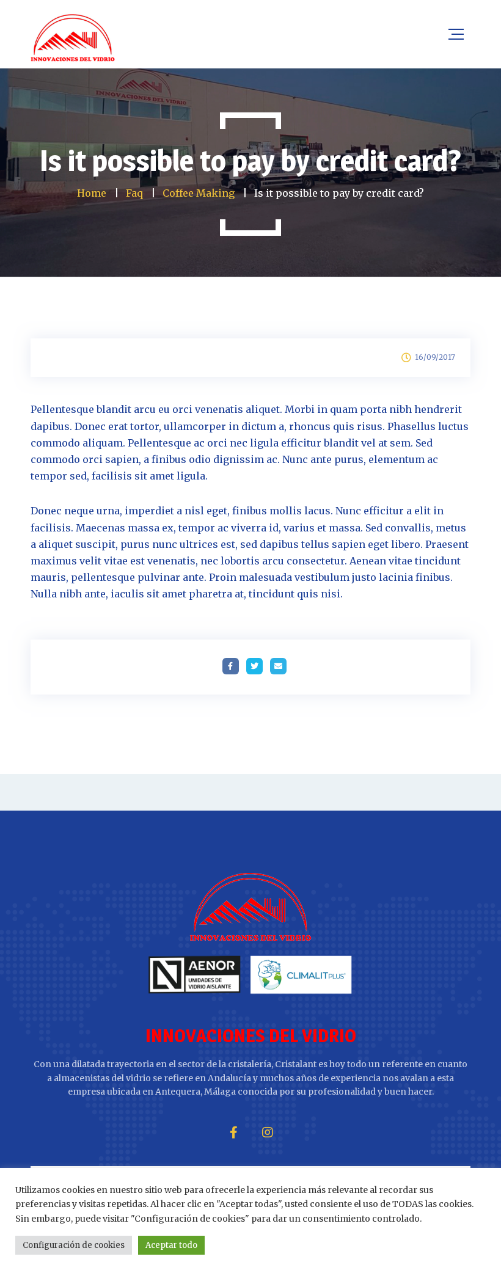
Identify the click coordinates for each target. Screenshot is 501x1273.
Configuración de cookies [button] (74, 1245)
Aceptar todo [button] (171, 1245)
